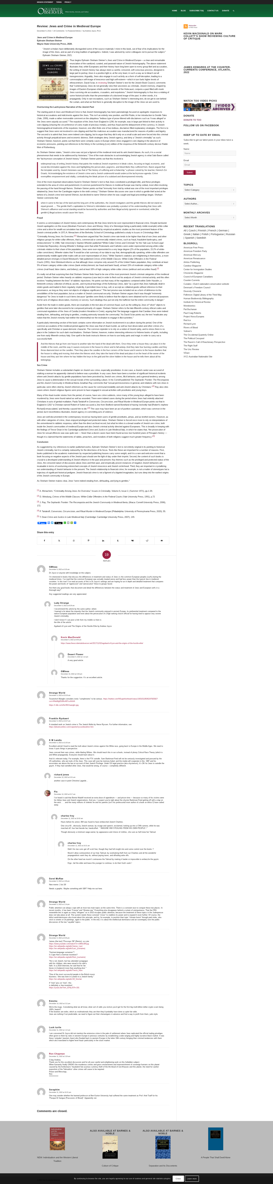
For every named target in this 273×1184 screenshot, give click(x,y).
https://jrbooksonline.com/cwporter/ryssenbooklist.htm (71, 727)
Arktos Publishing (192, 262)
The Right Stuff (190, 345)
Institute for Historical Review (197, 302)
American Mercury (192, 255)
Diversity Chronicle (192, 291)
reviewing (102, 82)
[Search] (233, 10)
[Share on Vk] (132, 541)
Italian (196, 234)
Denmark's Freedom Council (197, 287)
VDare (187, 353)
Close (178, 1179)
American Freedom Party (195, 251)
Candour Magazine (192, 265)
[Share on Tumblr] (118, 541)
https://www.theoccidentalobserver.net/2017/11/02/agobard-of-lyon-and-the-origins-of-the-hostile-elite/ (102, 643)
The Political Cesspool (194, 338)
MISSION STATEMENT (45, 2)
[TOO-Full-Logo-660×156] (63, 10)
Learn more (192, 1179)
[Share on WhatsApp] (74, 541)
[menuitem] (46, 2)
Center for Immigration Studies (198, 269)
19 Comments (58, 31)
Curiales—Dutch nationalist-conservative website (206, 284)
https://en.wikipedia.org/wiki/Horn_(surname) (67, 957)
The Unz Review (191, 349)
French (212, 230)
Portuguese (217, 234)
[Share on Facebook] (44, 541)
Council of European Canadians (198, 276)
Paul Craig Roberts (192, 313)
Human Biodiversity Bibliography (199, 298)
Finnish (202, 230)
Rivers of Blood (191, 327)
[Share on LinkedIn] (103, 541)
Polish (205, 234)
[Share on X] (59, 541)
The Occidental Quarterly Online (198, 335)
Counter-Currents (192, 280)
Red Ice (187, 320)
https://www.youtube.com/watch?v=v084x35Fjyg (69, 944)
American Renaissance (194, 258)
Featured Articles (74, 31)
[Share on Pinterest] (88, 541)
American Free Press (193, 247)
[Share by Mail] (162, 541)
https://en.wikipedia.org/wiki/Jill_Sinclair (65, 979)
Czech (192, 230)
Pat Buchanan (190, 309)
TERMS (59, 2)
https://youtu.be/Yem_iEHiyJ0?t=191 (64, 988)
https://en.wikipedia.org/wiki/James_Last (65, 946)
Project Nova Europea (194, 316)
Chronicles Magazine (193, 273)
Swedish (201, 237)
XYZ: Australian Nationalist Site (198, 356)
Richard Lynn (190, 324)
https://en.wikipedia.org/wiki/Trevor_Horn (65, 970)
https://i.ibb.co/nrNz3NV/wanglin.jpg (63, 705)
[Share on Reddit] (147, 541)
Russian (230, 234)
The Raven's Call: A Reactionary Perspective (204, 342)
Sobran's (188, 331)
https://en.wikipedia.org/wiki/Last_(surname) (67, 948)
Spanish (189, 237)
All (185, 230)
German (223, 230)
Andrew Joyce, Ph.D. (93, 31)
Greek (187, 234)
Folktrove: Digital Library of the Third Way (203, 295)
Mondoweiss (189, 305)
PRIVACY (68, 2)
